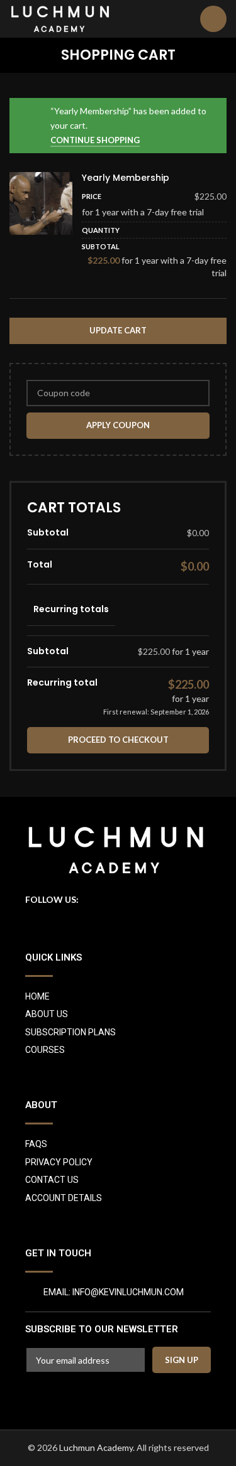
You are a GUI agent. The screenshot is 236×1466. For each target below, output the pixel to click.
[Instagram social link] (90, 899)
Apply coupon (118, 425)
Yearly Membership (125, 178)
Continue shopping (95, 140)
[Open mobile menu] (213, 18)
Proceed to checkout (118, 740)
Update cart (118, 330)
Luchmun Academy (96, 1447)
